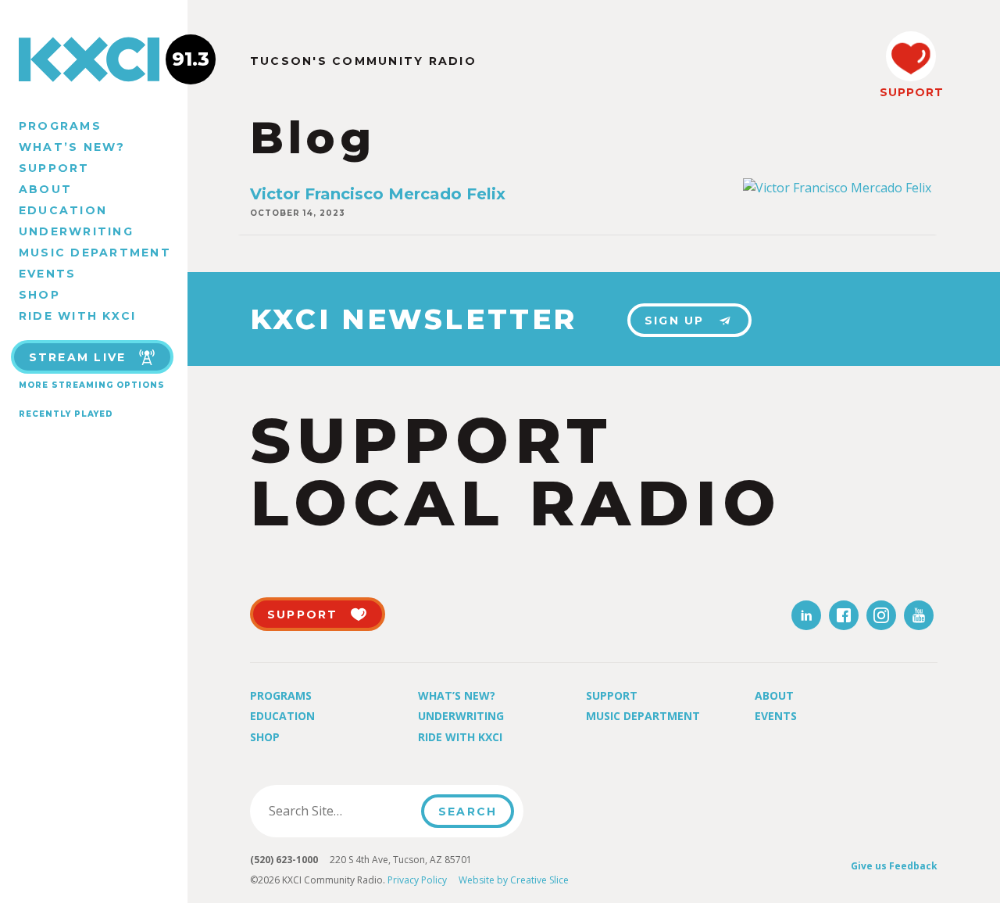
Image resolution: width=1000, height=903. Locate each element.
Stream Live (78, 357)
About (45, 189)
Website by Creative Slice (514, 880)
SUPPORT (911, 92)
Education (63, 210)
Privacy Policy (417, 880)
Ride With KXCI (77, 316)
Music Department (95, 252)
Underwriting (76, 231)
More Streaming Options (92, 385)
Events (47, 274)
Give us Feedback (894, 866)
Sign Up (675, 321)
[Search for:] (340, 810)
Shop (39, 295)
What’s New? (72, 147)
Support (54, 168)
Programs (60, 126)
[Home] (94, 59)
